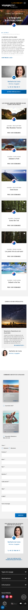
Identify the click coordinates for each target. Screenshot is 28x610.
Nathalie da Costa (14, 81)
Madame (6, 448)
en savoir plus (19, 345)
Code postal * (5, 481)
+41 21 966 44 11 (14, 87)
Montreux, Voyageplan (14, 83)
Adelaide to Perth (14, 159)
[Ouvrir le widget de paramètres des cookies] (3, 607)
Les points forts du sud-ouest (14, 251)
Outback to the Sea (14, 282)
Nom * (3, 459)
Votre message (6, 503)
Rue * (3, 466)
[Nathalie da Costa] (14, 71)
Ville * (3, 489)
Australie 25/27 (9, 405)
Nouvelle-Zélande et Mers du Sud (10, 437)
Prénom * (4, 452)
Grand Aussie (14, 190)
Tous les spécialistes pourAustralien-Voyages (14, 559)
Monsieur (13, 448)
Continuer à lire (7, 57)
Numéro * (4, 474)
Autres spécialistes (13, 91)
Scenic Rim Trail (14, 220)
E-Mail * (4, 496)
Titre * (3, 445)
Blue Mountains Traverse (14, 128)
